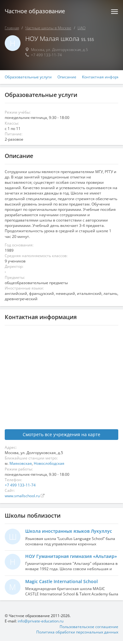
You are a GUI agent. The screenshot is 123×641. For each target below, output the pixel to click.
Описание (66, 77)
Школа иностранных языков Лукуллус (68, 531)
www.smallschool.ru (23, 495)
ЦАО (81, 28)
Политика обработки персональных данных (77, 632)
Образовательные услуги (28, 77)
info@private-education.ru (40, 621)
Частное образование (35, 11)
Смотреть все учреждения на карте (61, 434)
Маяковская (20, 463)
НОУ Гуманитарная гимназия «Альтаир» (71, 556)
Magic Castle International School (61, 581)
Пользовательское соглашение (89, 626)
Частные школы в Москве (48, 28)
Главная (12, 28)
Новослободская (49, 463)
